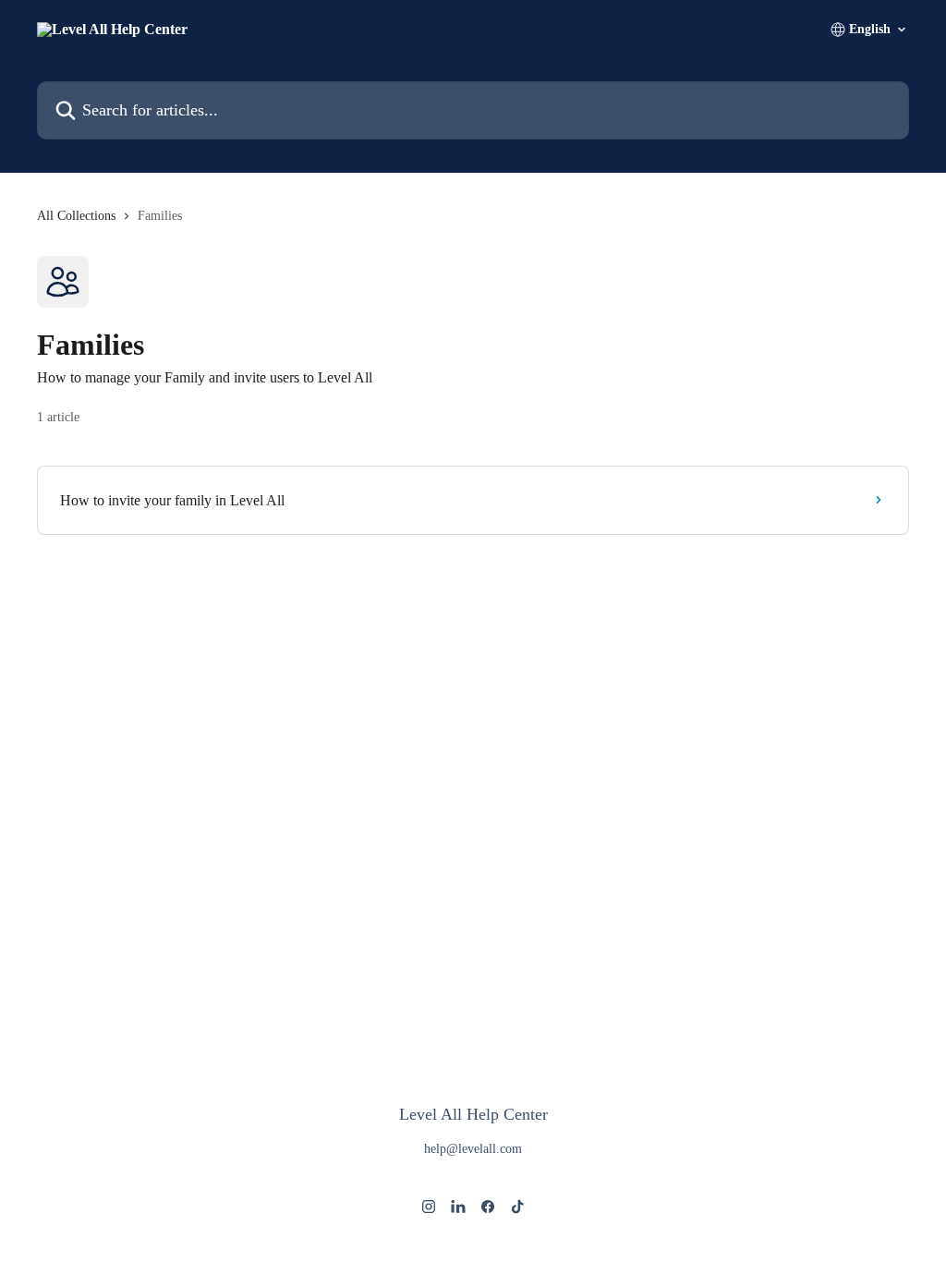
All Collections (76, 216)
